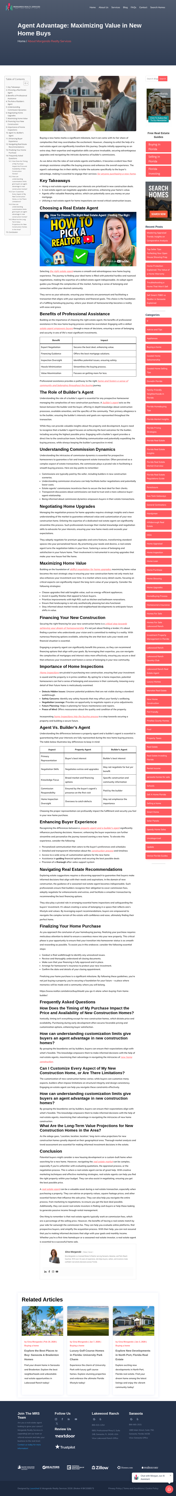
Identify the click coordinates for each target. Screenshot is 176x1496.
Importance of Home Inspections (16, 128)
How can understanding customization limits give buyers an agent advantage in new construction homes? (19, 182)
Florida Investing (154, 171)
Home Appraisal (155, 543)
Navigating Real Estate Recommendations (18, 145)
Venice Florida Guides (157, 855)
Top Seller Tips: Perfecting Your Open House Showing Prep (157, 253)
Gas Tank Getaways (156, 496)
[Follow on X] (57, 1423)
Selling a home (154, 803)
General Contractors (156, 504)
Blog (125, 7)
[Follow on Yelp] (100, 1419)
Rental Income (153, 768)
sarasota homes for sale (158, 777)
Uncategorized (154, 838)
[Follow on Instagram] (56, 1419)
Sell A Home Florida (156, 794)
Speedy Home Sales (156, 829)
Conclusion (13, 232)
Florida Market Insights (158, 419)
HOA (149, 535)
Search (163, 78)
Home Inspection (155, 552)
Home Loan (152, 561)
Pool (149, 729)
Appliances (152, 338)
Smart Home (153, 812)
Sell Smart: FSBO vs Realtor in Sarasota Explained (156, 299)
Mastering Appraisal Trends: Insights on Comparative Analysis (157, 236)
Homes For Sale (154, 613)
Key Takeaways (14, 87)
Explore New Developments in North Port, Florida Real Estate (133, 1355)
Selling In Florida (154, 159)
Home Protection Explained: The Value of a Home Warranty (158, 270)
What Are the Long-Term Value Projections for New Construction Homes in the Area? (19, 224)
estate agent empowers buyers (56, 328)
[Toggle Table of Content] (24, 83)
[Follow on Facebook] (62, 1419)
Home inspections (49, 672)
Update (150, 847)
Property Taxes (154, 738)
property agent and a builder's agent (100, 827)
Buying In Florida (154, 146)
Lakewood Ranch (155, 647)
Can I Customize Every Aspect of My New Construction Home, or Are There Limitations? (19, 197)
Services (115, 7)
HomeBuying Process (157, 596)
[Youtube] (57, 1272)
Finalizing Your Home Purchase (17, 151)
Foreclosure (152, 487)
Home (93, 7)
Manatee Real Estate (157, 690)
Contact (143, 7)
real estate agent (51, 1189)
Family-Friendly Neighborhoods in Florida (155, 394)
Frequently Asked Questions (16, 157)
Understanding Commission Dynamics (17, 108)
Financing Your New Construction (16, 122)
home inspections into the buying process (76, 716)
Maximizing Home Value (18, 118)
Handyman (152, 513)
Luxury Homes (154, 681)
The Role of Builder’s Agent (16, 102)
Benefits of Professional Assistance (17, 97)
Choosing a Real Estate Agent (17, 91)
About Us (103, 7)
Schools (150, 785)
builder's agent (110, 402)
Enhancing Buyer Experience (15, 139)
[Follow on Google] (94, 1419)
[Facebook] (49, 1272)
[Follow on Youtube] (76, 1419)
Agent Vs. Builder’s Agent (16, 134)
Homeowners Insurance (158, 605)
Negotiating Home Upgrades (15, 114)
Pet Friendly (152, 712)
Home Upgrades (155, 587)
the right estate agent (61, 271)
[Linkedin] (45, 1272)
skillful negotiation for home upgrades (90, 569)
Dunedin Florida (154, 381)
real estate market (103, 1161)
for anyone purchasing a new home (116, 173)
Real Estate (152, 747)
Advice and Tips (154, 329)
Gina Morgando (34, 1342)
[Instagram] (53, 1272)
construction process (102, 850)
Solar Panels (153, 820)
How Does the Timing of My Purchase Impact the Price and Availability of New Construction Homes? (20, 167)
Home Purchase (154, 570)
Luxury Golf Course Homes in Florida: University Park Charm (87, 1355)
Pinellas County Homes (158, 720)
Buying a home (154, 347)
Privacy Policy (115, 1488)
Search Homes (157, 7)
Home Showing (154, 578)
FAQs (133, 7)
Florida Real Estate (156, 440)
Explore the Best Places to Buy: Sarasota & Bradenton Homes (41, 1355)
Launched (34, 1488)
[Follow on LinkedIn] (68, 1419)
